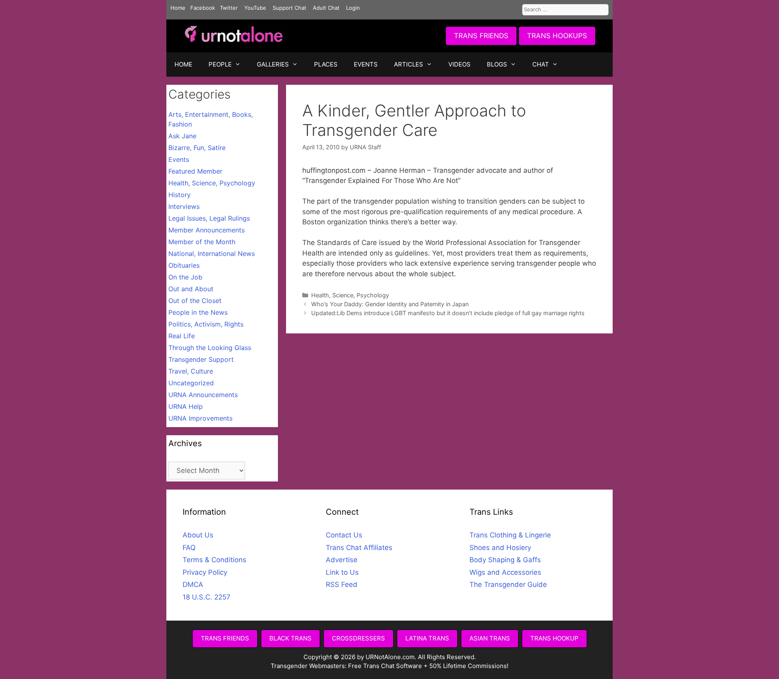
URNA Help (185, 406)
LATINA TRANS (427, 638)
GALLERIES (273, 64)
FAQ (189, 548)
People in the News (198, 312)
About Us (198, 535)
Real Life (181, 336)
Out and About (190, 289)
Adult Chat (326, 7)
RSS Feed (341, 584)
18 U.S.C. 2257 (206, 597)
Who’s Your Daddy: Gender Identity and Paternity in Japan (390, 304)
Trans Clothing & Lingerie (510, 535)
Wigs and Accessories (505, 572)
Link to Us (342, 572)
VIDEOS (459, 64)
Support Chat (289, 7)
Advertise (341, 560)
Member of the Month (201, 242)
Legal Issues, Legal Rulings (209, 218)
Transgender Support (201, 359)
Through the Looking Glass (209, 348)
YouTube (255, 7)
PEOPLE (220, 64)
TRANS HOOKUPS (557, 36)
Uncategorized (191, 383)
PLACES (326, 64)
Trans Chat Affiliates (359, 548)
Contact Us (344, 535)
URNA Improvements (200, 418)
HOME (183, 64)
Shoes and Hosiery (500, 548)
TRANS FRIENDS (481, 36)
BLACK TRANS (290, 638)
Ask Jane (182, 136)
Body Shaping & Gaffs (505, 560)
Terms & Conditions (214, 560)
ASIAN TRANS (489, 638)
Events (178, 159)
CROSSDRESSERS (358, 638)
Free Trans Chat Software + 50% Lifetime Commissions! (428, 666)
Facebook (202, 7)
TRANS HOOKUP (554, 638)
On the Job (185, 277)
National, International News (211, 253)
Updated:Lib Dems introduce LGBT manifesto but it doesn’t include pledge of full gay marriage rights (448, 312)
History (179, 195)
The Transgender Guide (508, 584)
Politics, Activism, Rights (205, 324)
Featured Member (195, 171)
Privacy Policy (205, 572)
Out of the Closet (195, 301)
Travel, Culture (190, 371)
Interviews (184, 206)
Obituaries (184, 265)
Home (177, 7)
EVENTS (366, 64)
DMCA (193, 584)
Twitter (229, 7)
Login (353, 7)
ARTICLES (408, 64)
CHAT (540, 64)
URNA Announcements (203, 395)
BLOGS (497, 64)
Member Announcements (206, 230)
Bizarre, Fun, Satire (197, 148)
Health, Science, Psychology (350, 295)
